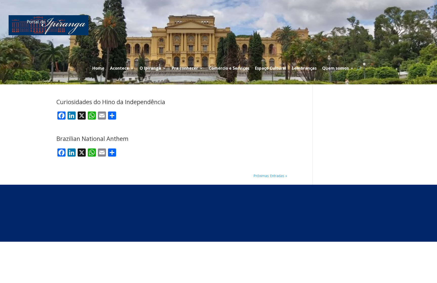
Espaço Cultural (270, 68)
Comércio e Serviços (229, 68)
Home (98, 68)
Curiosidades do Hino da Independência (110, 102)
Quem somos (335, 68)
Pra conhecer (185, 68)
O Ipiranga (150, 68)
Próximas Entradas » (270, 175)
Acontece (119, 68)
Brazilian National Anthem (92, 139)
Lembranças (304, 68)
